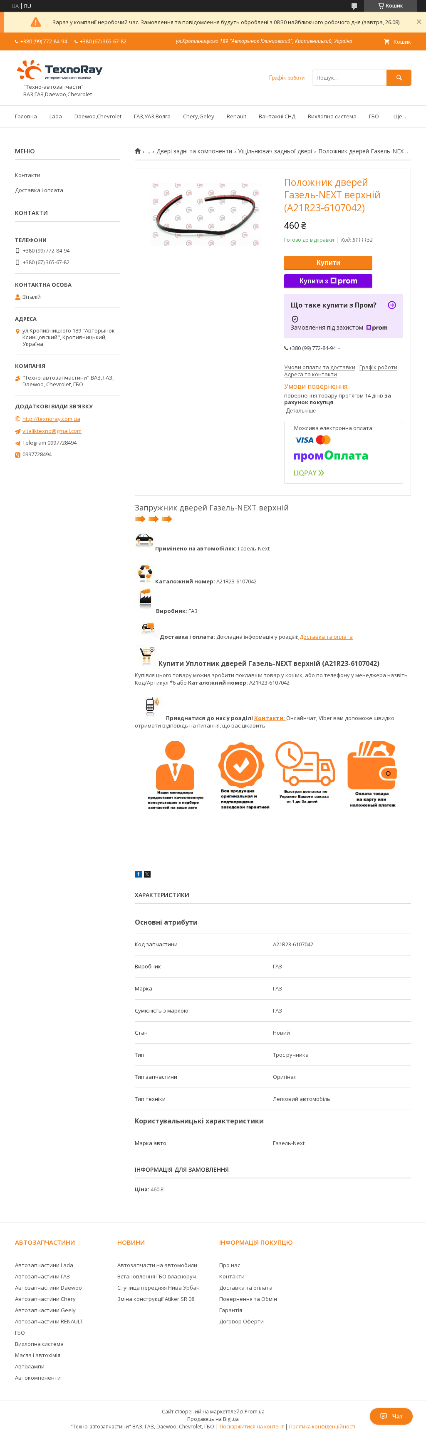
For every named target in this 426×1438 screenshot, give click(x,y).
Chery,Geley (198, 116)
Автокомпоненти (38, 1377)
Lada (56, 116)
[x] (147, 875)
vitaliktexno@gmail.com (52, 431)
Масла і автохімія (37, 1355)
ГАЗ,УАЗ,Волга (152, 116)
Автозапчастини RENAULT (49, 1321)
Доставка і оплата (39, 190)
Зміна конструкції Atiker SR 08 (155, 1299)
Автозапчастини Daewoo (48, 1287)
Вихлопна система (332, 116)
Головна (26, 116)
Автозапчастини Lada (44, 1265)
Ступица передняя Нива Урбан (158, 1287)
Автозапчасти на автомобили (157, 1265)
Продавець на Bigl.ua (213, 1419)
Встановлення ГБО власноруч (156, 1276)
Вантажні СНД (277, 116)
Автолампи (30, 1366)
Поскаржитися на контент (252, 1426)
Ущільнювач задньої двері (275, 151)
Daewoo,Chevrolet (97, 116)
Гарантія (230, 1310)
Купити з (314, 281)
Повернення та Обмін (248, 1299)
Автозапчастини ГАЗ (42, 1276)
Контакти (27, 175)
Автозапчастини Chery (45, 1299)
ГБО (374, 116)
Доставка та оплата (325, 636)
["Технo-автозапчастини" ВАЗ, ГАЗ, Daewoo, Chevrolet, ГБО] (65, 79)
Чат (397, 1416)
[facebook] (138, 875)
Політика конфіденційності (322, 1426)
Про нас (229, 1265)
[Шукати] (398, 78)
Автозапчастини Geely (45, 1310)
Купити (328, 262)
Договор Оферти (241, 1321)
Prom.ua (255, 1411)
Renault (236, 116)
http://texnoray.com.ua (51, 418)
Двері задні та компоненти (194, 151)
